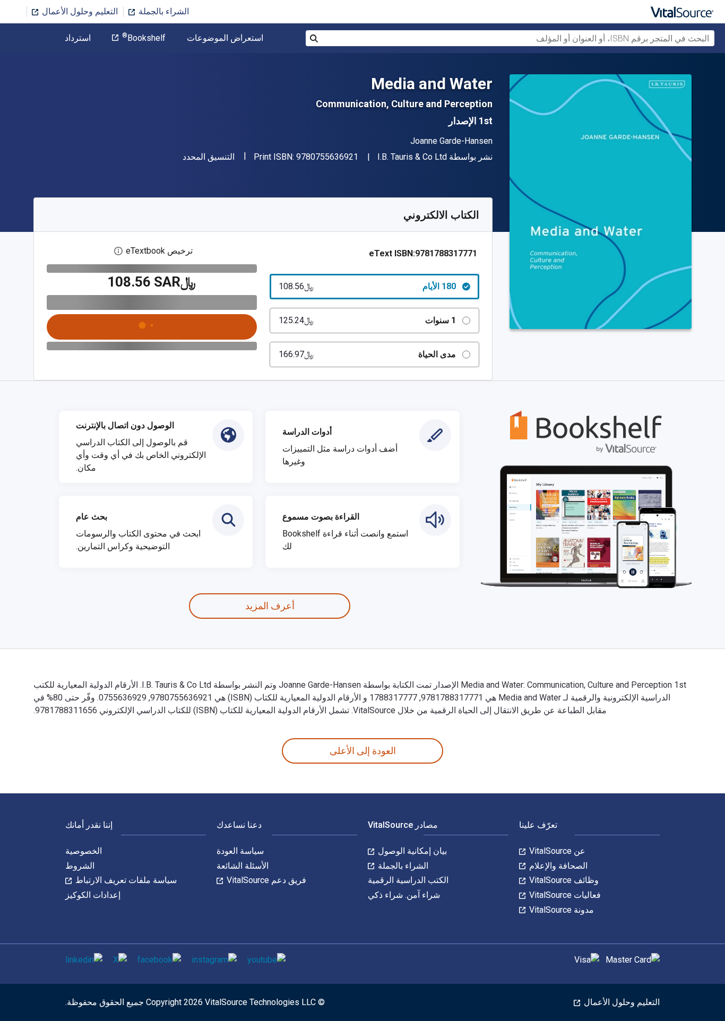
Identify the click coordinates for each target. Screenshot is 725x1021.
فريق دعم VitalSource (265, 880)
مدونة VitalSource (560, 910)
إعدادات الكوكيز (92, 895)
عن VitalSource (556, 851)
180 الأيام (367, 286)
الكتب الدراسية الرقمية (408, 880)
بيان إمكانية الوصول (411, 851)
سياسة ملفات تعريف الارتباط (125, 880)
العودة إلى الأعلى (363, 750)
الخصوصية (83, 851)
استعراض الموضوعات (225, 38)
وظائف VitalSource (563, 880)
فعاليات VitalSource (564, 895)
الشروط (79, 866)
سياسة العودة (240, 851)
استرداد (78, 38)
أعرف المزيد (270, 605)
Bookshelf (144, 38)
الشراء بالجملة (162, 11)
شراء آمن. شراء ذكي (404, 895)
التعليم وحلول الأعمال (79, 11)
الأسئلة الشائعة (243, 866)
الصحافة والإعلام (557, 866)
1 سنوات (367, 320)
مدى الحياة (367, 354)
